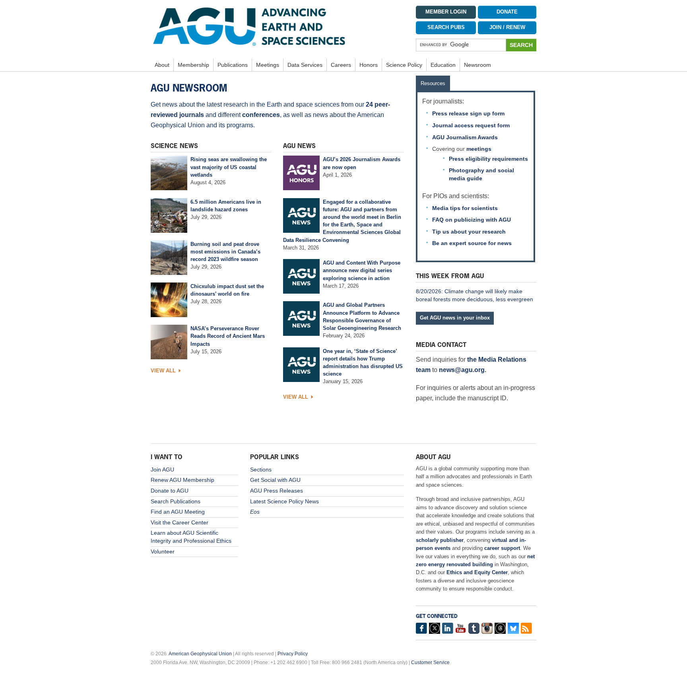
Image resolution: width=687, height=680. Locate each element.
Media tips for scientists (465, 208)
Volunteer (163, 551)
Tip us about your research (469, 231)
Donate (507, 12)
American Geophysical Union (200, 653)
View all (163, 371)
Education (443, 65)
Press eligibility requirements (488, 159)
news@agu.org (462, 369)
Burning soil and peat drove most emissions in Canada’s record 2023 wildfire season (225, 251)
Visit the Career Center (179, 522)
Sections (261, 469)
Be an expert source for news (472, 243)
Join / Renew (507, 27)
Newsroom (477, 65)
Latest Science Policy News (284, 501)
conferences (261, 114)
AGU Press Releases (276, 490)
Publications (232, 65)
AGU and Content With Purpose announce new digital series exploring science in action (361, 270)
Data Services (304, 65)
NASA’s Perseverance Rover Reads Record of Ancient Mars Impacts (227, 336)
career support (502, 548)
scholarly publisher (440, 540)
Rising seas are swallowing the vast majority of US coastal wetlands (228, 166)
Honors (368, 65)
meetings (478, 149)
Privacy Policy (293, 653)
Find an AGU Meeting (178, 512)
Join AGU (162, 469)
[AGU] (277, 26)
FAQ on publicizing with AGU (471, 219)
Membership (193, 65)
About (162, 65)
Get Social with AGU (275, 480)
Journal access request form (471, 125)
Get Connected (437, 616)
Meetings (267, 65)
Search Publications (175, 501)
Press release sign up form (468, 113)
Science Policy (404, 65)
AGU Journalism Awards (465, 137)
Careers (341, 65)
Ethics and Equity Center (477, 572)
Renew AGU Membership (182, 480)
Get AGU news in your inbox (455, 318)
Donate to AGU (169, 490)
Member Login (445, 12)
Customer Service (430, 662)
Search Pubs (446, 27)
